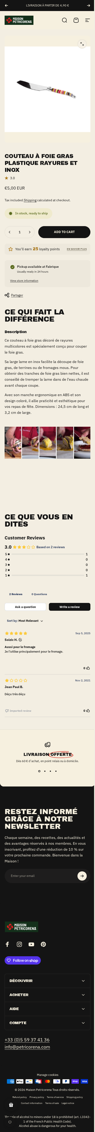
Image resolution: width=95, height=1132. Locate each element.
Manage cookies (45, 1069)
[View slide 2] (45, 771)
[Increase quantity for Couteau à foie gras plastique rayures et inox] (29, 232)
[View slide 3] (50, 771)
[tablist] (47, 594)
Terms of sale (50, 1097)
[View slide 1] (39, 771)
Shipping (30, 200)
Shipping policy (73, 1091)
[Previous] (6, 5)
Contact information (30, 1097)
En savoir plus (77, 249)
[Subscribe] (82, 876)
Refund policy (18, 1091)
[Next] (88, 5)
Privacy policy (35, 1091)
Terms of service (53, 1091)
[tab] (16, 594)
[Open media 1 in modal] (82, 44)
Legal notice (66, 1097)
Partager (17, 295)
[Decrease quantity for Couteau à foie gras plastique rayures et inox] (10, 232)
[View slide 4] (56, 771)
